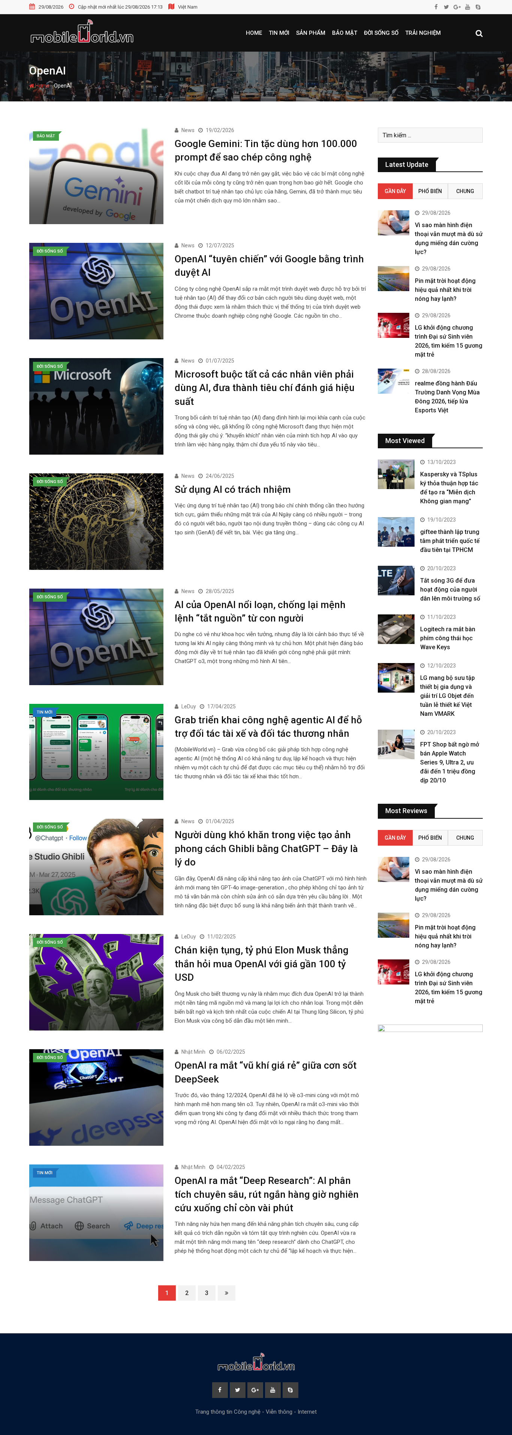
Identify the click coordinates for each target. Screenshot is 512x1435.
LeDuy (188, 706)
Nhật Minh (193, 1052)
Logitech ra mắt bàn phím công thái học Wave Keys (447, 638)
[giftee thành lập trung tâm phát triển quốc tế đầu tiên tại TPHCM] (396, 531)
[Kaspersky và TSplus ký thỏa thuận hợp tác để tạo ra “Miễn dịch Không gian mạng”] (396, 474)
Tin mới (279, 33)
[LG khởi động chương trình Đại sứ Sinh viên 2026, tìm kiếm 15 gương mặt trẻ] (393, 325)
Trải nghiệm (423, 33)
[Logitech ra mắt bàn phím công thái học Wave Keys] (396, 629)
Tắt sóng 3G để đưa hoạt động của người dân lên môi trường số (450, 589)
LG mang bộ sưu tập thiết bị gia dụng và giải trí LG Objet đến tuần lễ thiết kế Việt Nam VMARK (447, 695)
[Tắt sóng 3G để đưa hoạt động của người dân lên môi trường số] (396, 580)
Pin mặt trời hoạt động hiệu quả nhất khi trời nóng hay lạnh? (445, 289)
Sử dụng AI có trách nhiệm (233, 489)
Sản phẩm (310, 33)
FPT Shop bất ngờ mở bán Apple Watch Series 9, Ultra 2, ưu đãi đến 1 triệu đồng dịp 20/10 (449, 762)
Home (254, 33)
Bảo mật (344, 33)
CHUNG (465, 191)
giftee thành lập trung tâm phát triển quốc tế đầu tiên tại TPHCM (450, 540)
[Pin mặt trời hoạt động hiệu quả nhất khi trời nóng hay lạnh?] (393, 278)
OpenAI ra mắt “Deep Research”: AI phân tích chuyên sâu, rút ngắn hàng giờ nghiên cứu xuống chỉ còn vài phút (267, 1194)
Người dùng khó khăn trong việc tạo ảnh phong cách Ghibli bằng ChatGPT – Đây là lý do (266, 848)
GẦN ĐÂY (395, 191)
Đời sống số (381, 33)
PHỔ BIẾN (430, 191)
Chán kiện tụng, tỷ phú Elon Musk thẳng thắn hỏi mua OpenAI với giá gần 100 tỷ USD (262, 963)
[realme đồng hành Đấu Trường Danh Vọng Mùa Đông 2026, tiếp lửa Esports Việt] (393, 381)
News (188, 130)
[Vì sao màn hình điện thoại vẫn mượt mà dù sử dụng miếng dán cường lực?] (393, 222)
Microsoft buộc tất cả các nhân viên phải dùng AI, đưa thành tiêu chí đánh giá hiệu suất (265, 388)
